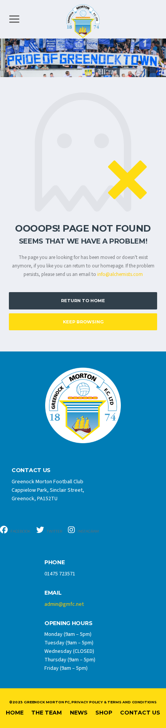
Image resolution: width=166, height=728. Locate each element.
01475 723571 (59, 574)
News (79, 712)
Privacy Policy (86, 702)
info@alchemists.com (120, 274)
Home (15, 712)
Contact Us (140, 712)
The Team (46, 712)
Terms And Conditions (131, 702)
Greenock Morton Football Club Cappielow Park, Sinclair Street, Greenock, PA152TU (48, 490)
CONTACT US (31, 470)
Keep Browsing (83, 321)
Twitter (54, 531)
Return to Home (83, 300)
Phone (54, 562)
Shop (103, 712)
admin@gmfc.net (64, 604)
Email (53, 593)
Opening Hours (68, 623)
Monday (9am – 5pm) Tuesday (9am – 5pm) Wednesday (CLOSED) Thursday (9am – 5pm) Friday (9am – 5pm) (69, 651)
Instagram (88, 531)
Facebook (20, 531)
